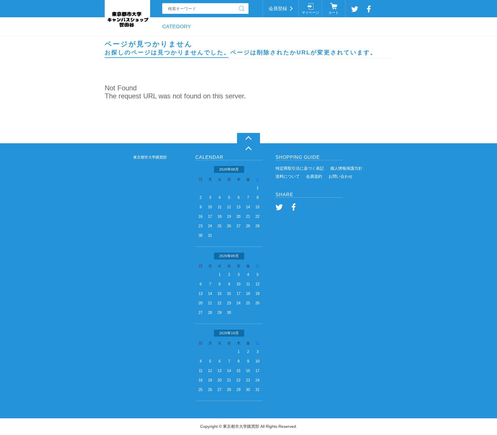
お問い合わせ (340, 176)
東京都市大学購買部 (150, 157)
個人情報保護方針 (346, 168)
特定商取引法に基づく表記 (300, 168)
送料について (288, 176)
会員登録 (278, 8)
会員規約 (314, 176)
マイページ (310, 13)
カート (333, 13)
